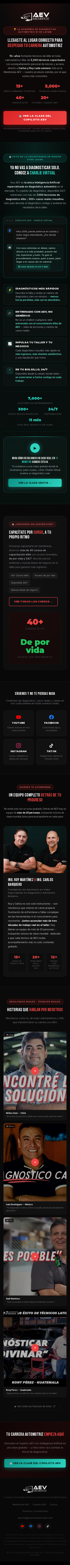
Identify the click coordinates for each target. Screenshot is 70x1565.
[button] (35, 1076)
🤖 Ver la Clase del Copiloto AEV (35, 117)
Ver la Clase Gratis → (35, 482)
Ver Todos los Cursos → (33, 601)
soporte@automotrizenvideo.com (35, 1517)
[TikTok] (48, 1526)
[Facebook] (31, 1526)
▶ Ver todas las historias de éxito (33, 1406)
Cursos (53, 1504)
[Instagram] (39, 1526)
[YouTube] (22, 1526)
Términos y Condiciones (35, 1511)
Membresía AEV (21, 1504)
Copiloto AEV (39, 1504)
